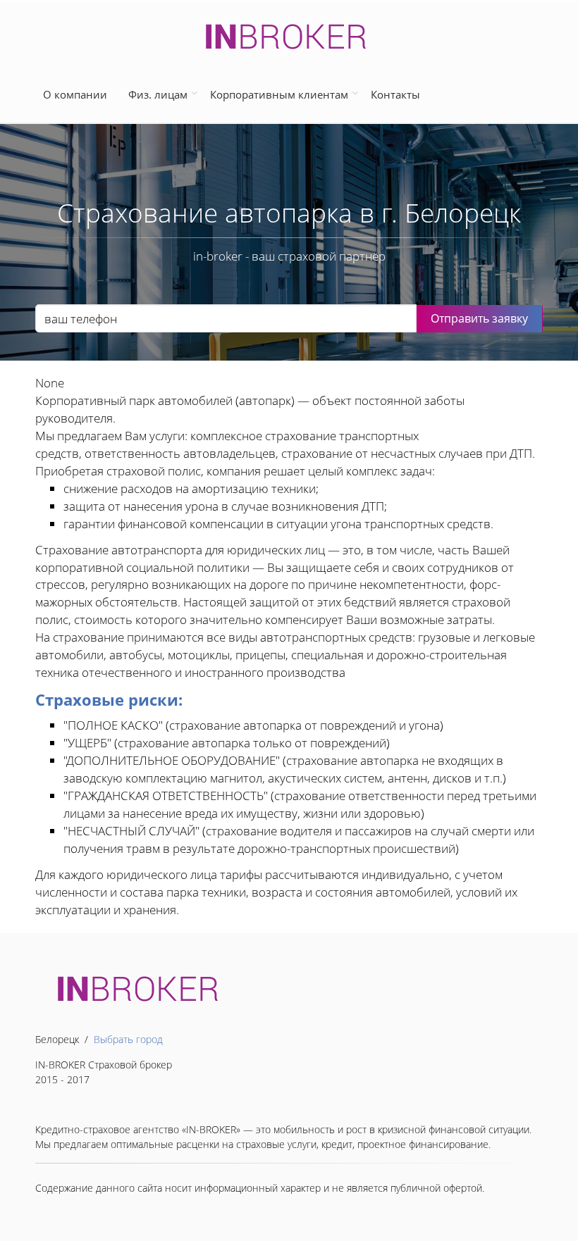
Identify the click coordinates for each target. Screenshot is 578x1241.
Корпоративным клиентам (279, 94)
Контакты (395, 94)
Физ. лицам (157, 94)
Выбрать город (128, 1039)
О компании (78, 94)
